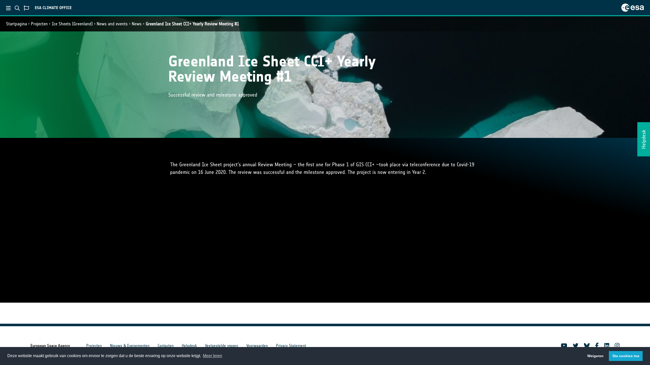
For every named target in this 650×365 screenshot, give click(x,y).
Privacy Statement (291, 345)
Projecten (39, 23)
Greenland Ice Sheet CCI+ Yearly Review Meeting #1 (192, 23)
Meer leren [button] (212, 356)
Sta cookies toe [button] (625, 356)
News (137, 23)
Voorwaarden (257, 345)
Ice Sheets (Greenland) (72, 23)
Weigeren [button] (595, 356)
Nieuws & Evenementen (130, 345)
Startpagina (16, 23)
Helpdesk (189, 345)
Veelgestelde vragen (221, 345)
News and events (112, 23)
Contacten (166, 345)
